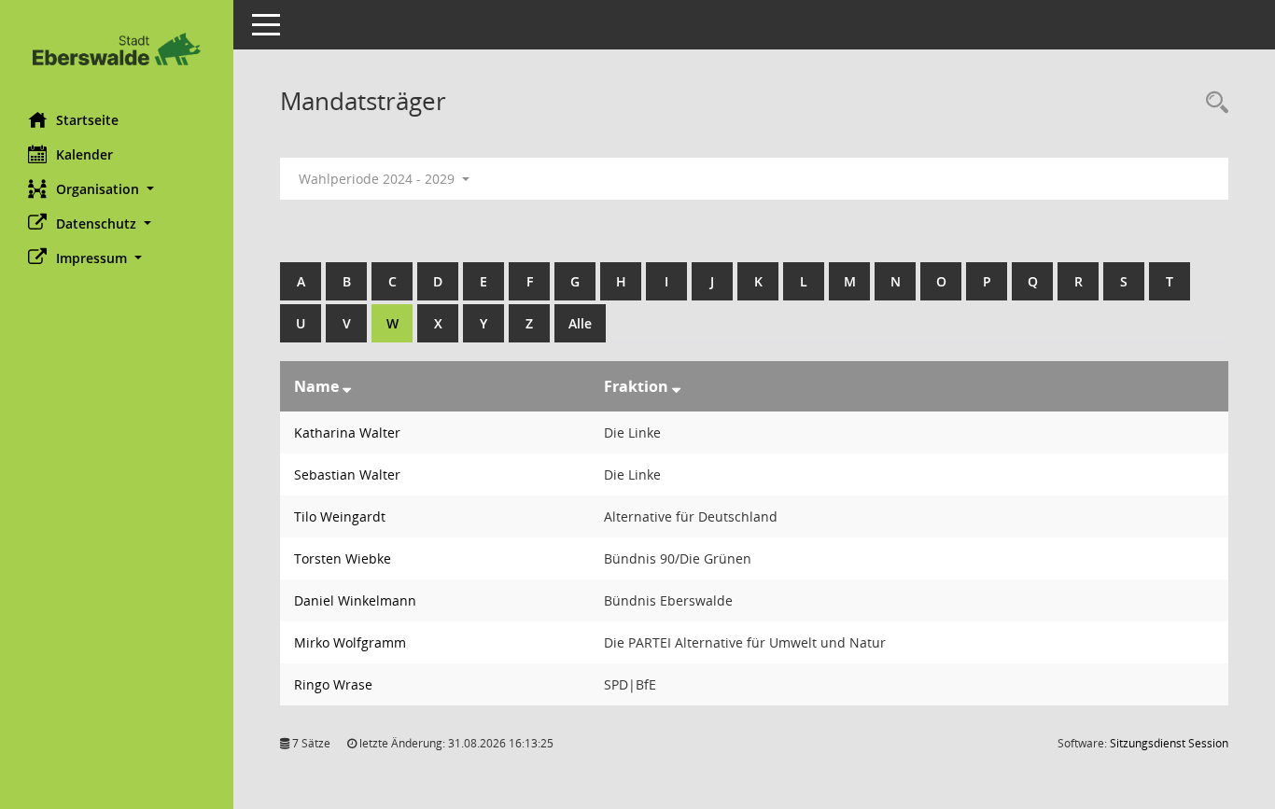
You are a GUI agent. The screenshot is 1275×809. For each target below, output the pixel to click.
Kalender (84, 154)
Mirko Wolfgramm (350, 642)
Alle (580, 323)
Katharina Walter (347, 432)
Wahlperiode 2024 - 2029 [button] (378, 179)
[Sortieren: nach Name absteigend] (347, 386)
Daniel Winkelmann (355, 600)
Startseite (87, 120)
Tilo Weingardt (339, 516)
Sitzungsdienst (1169, 743)
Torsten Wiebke (342, 558)
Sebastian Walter (347, 474)
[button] (116, 189)
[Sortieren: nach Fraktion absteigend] (676, 386)
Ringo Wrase (333, 684)
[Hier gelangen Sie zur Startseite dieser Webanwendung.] (116, 49)
